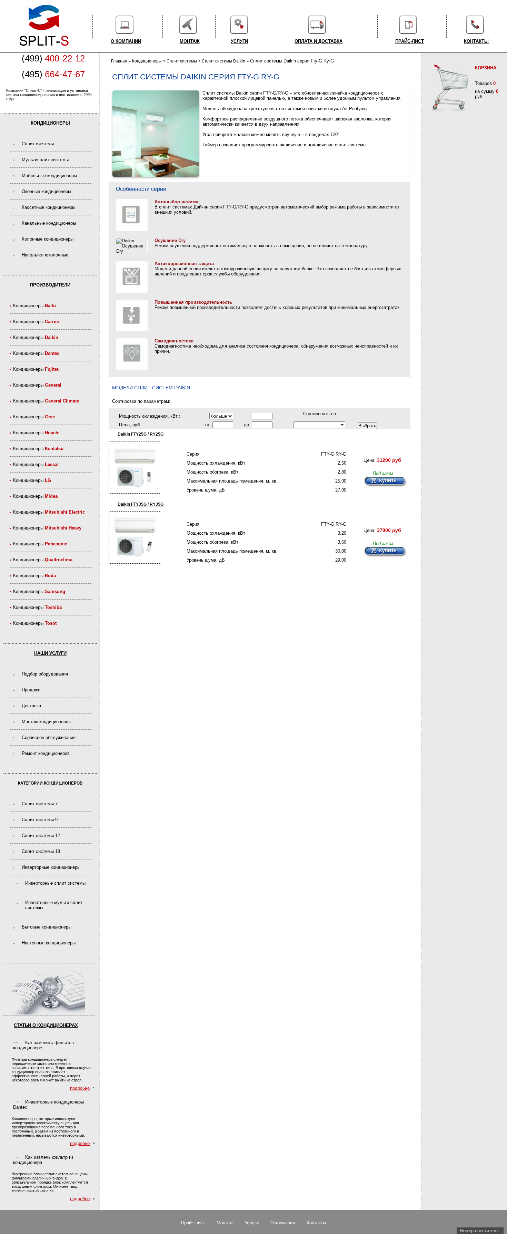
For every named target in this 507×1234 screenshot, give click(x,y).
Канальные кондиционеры (49, 223)
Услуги (239, 41)
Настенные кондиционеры (49, 942)
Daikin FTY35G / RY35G (140, 504)
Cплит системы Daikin (223, 61)
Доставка (31, 705)
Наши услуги (50, 653)
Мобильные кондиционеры (49, 175)
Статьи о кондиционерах (46, 1025)
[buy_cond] (385, 481)
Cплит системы (38, 143)
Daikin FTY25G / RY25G (140, 434)
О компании (126, 41)
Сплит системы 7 (40, 803)
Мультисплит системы (45, 159)
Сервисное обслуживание (49, 737)
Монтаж (190, 41)
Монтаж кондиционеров (46, 721)
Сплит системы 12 (41, 835)
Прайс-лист (409, 41)
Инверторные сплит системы (55, 883)
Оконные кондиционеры (46, 191)
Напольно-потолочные (45, 255)
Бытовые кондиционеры (46, 927)
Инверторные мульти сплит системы (53, 905)
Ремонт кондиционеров (46, 753)
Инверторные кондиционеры (51, 867)
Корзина (485, 67)
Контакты (476, 41)
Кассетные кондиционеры (48, 207)
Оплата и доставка (318, 41)
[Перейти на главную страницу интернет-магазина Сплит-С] (44, 49)
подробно (80, 1088)
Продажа (31, 689)
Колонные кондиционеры (47, 239)
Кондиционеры (50, 123)
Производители (50, 285)
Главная (119, 61)
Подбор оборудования (45, 674)
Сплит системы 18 (41, 851)
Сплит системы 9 (40, 819)
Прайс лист (193, 1222)
